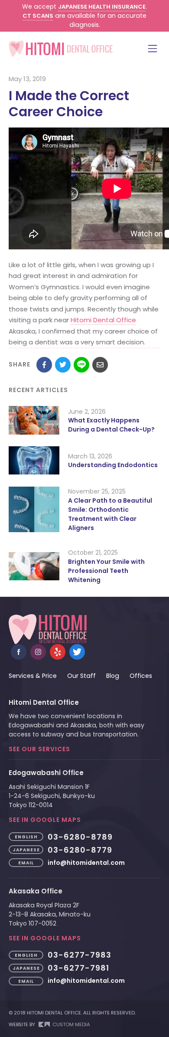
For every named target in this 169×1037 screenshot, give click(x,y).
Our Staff (81, 675)
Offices (141, 675)
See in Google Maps (45, 819)
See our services (39, 749)
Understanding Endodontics (113, 465)
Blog (112, 675)
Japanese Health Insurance (102, 7)
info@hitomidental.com (86, 862)
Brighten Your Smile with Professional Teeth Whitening (106, 570)
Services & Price (33, 675)
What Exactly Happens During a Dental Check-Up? (111, 425)
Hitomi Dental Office (103, 319)
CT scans (38, 16)
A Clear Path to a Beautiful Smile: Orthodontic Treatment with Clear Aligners (110, 514)
